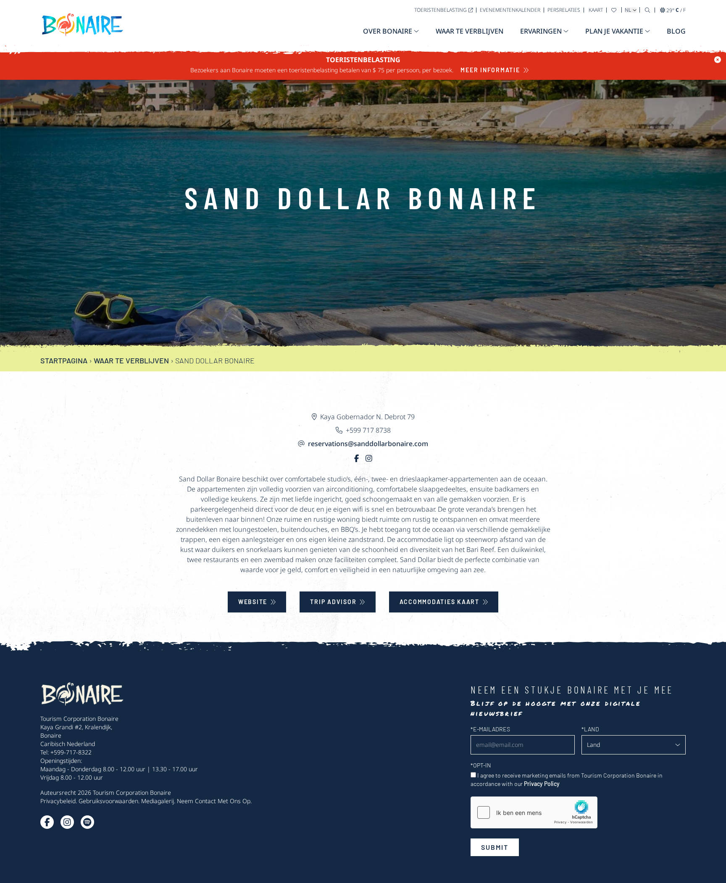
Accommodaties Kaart (439, 601)
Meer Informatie (490, 70)
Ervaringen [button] (541, 31)
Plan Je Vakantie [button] (614, 31)
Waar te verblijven (469, 31)
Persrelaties (563, 9)
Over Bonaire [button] (387, 31)
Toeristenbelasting (440, 9)
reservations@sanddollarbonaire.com (368, 443)
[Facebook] (356, 458)
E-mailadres (490, 729)
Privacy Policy (542, 783)
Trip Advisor (333, 601)
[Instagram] (369, 458)
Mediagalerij (157, 801)
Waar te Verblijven (131, 360)
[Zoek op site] (647, 10)
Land (590, 729)
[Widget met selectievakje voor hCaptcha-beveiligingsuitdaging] (534, 812)
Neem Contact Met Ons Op (213, 801)
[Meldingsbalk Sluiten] (717, 60)
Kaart (596, 9)
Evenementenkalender (510, 9)
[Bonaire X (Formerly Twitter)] (47, 822)
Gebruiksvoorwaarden (108, 801)
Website (252, 601)
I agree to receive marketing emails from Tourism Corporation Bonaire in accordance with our (567, 779)
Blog (676, 31)
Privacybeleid (58, 801)
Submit (494, 847)
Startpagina (63, 360)
